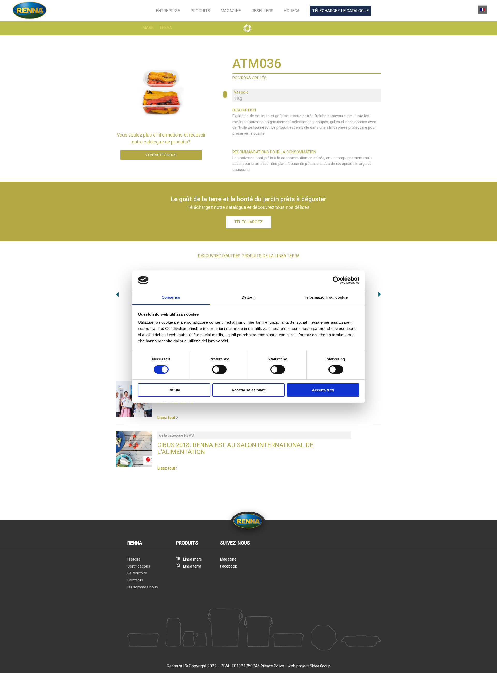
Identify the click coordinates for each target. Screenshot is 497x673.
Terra (165, 27)
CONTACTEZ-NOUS (161, 155)
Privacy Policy (272, 666)
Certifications (138, 566)
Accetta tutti (323, 390)
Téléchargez (248, 222)
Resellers (262, 10)
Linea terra (192, 566)
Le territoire (137, 573)
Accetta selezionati (248, 390)
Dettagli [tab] (249, 297)
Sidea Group (320, 666)
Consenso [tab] (171, 297)
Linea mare (192, 559)
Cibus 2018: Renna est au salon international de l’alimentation (235, 448)
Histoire (134, 559)
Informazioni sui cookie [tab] (326, 297)
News (189, 435)
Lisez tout (166, 417)
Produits (200, 10)
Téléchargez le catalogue (340, 10)
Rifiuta (174, 390)
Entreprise (168, 10)
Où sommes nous (142, 587)
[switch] (219, 369)
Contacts (135, 580)
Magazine (231, 10)
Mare (148, 27)
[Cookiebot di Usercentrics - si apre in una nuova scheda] (336, 280)
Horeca (291, 10)
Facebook (228, 566)
